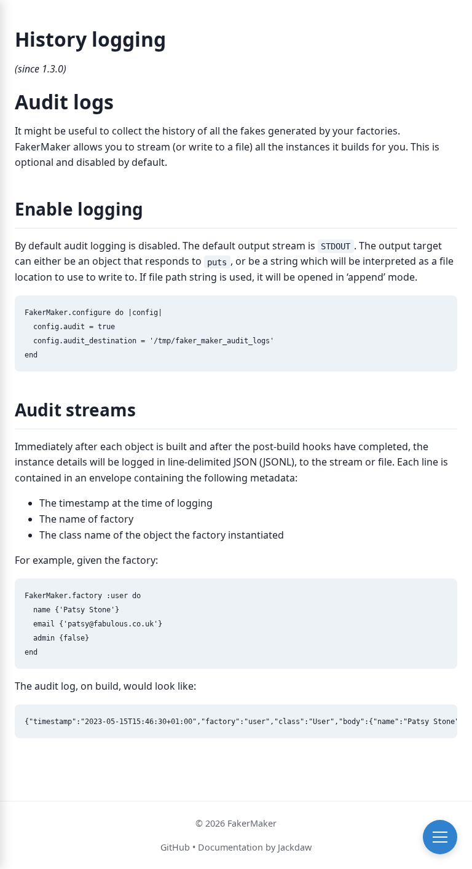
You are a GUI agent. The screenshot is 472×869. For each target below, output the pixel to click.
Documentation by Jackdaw (255, 847)
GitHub (175, 847)
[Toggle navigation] (440, 837)
